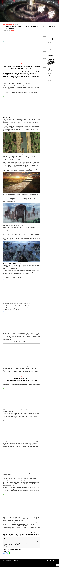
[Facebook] (4, 553)
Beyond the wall (6, 24)
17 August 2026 (49, 56)
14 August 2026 (49, 80)
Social (17, 2)
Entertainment (31, 2)
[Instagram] (50, 560)
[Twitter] (7, 553)
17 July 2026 (15, 545)
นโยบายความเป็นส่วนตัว (16, 560)
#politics (20, 549)
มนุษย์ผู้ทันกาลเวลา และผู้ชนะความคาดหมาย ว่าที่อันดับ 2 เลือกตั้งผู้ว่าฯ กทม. (35, 542)
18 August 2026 (49, 42)
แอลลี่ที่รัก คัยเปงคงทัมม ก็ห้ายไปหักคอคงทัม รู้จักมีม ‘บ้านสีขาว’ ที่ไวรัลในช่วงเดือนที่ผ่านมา (51, 46)
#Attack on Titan (6, 549)
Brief (14, 2)
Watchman (12, 30)
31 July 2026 (6, 546)
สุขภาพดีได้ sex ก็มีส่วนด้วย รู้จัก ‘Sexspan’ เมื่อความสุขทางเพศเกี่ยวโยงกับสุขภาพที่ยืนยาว (51, 77)
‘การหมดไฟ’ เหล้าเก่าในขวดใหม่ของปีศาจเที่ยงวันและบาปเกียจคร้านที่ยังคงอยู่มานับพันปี (51, 70)
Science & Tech (25, 2)
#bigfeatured (12, 549)
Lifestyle (21, 2)
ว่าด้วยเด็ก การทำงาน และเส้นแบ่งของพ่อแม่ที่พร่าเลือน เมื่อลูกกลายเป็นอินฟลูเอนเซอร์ (51, 39)
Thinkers (35, 2)
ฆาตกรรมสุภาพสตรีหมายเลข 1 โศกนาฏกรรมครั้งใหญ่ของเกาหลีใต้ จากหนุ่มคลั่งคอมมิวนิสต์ (51, 53)
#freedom (16, 549)
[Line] (9, 553)
